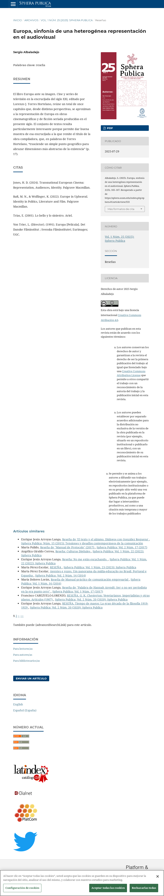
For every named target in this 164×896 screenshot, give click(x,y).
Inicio (17, 20)
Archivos (31, 20)
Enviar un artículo (31, 678)
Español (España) (24, 710)
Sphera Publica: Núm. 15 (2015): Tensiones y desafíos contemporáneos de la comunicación (82, 543)
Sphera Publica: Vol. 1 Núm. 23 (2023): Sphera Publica (100, 567)
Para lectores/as (23, 648)
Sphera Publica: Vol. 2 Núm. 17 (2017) (122, 547)
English (18, 704)
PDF (109, 128)
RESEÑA (56, 567)
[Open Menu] (13, 4)
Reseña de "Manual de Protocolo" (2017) (67, 547)
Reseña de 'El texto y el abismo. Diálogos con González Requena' (105, 539)
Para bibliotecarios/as (26, 660)
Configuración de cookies (22, 888)
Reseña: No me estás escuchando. (85, 559)
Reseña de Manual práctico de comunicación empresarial (90, 579)
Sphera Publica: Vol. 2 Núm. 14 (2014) (60, 575)
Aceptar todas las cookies (108, 888)
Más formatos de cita (121, 209)
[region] (82, 883)
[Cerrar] (157, 876)
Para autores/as (22, 654)
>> (22, 616)
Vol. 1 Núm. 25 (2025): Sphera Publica (67, 20)
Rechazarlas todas (144, 888)
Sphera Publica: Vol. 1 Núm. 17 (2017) (77, 591)
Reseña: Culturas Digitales (73, 551)
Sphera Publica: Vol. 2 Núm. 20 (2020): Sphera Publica (91, 599)
